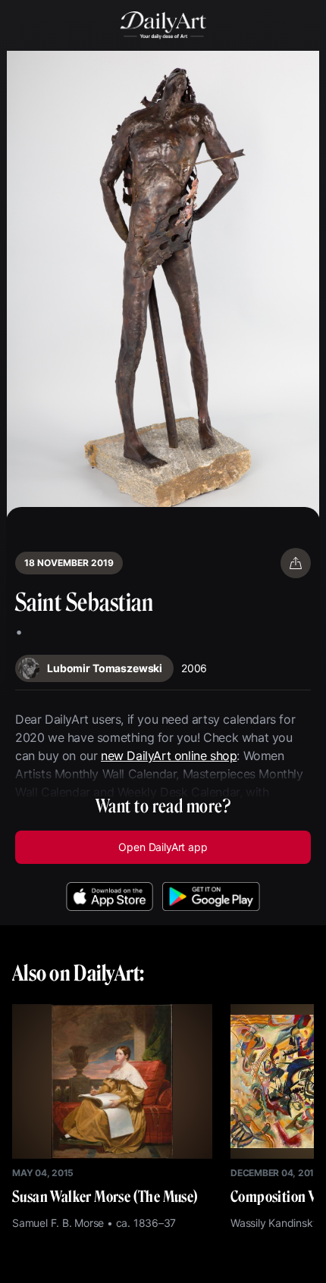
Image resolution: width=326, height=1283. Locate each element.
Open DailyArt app (162, 846)
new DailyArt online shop (169, 755)
